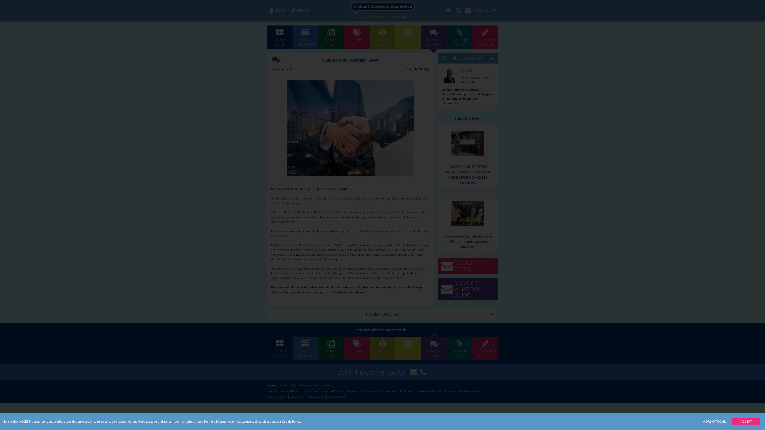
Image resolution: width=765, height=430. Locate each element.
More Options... (715, 421)
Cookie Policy (291, 421)
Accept (746, 421)
